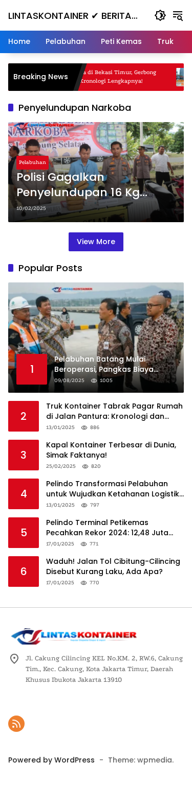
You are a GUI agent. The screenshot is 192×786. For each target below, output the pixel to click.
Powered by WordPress (51, 760)
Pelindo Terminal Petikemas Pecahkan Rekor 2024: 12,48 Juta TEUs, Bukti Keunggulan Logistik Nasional (107, 528)
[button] (160, 15)
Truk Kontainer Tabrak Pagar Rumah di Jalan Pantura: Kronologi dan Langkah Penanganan (114, 411)
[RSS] (16, 724)
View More (96, 241)
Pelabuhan (32, 162)
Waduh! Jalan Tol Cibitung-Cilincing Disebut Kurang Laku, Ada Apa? (113, 567)
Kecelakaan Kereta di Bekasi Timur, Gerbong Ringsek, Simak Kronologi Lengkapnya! (84, 76)
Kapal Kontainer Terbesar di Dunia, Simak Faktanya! (111, 450)
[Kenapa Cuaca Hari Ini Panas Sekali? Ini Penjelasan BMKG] (173, 77)
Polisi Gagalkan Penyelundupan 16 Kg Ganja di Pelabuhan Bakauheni (78, 185)
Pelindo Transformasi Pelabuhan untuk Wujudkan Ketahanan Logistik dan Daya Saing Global (112, 489)
